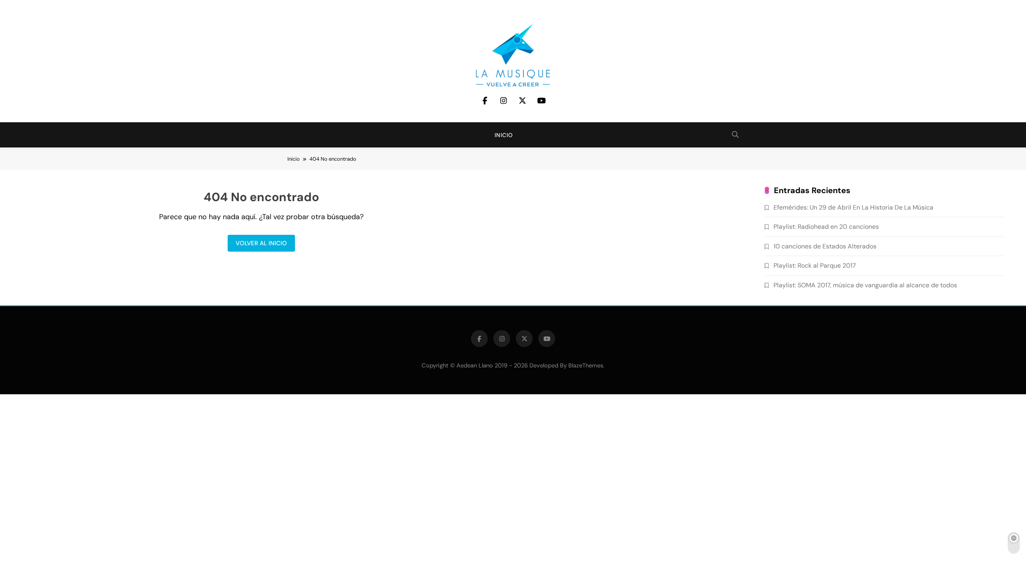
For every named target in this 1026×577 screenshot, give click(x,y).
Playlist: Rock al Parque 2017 (815, 265)
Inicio (504, 135)
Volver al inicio (261, 243)
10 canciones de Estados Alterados (825, 246)
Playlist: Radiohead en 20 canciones (826, 226)
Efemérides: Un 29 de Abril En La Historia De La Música (853, 207)
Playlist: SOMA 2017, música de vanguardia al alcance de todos (865, 285)
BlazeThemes (585, 365)
